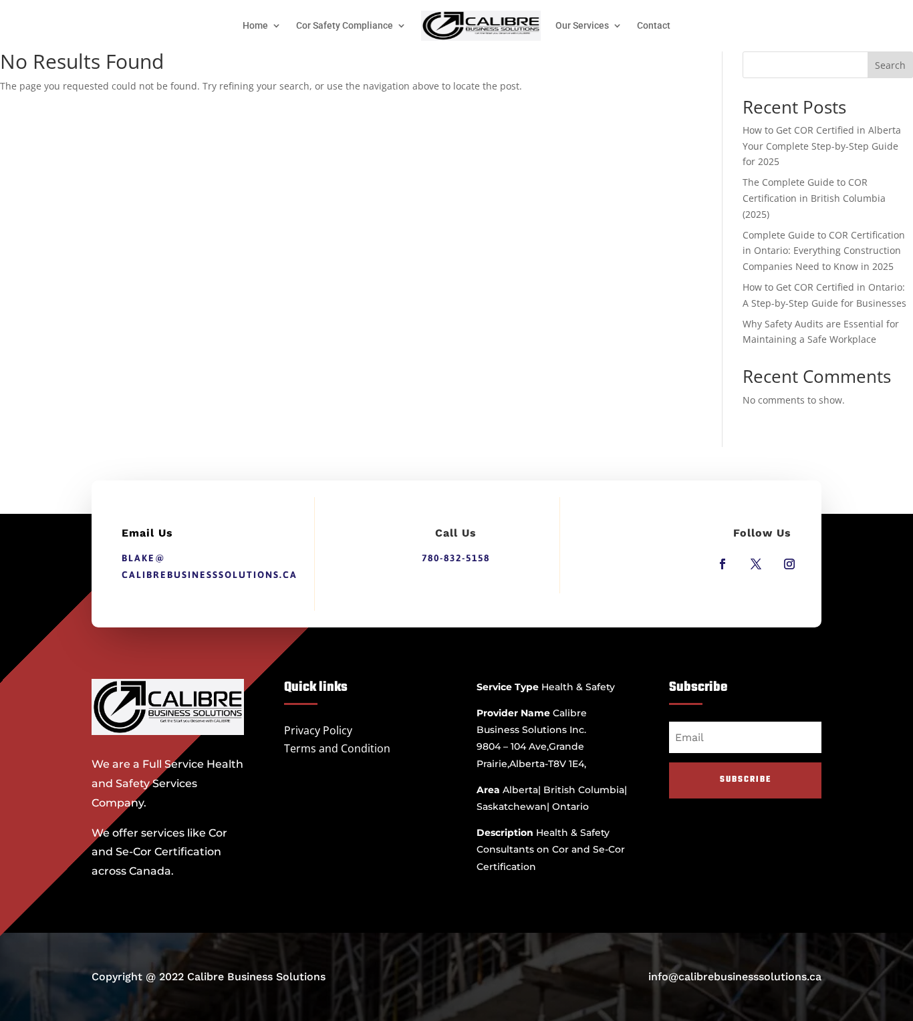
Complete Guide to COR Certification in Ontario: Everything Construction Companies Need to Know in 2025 (824, 251)
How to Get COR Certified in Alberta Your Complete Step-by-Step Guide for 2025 (822, 146)
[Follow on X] (756, 564)
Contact (653, 25)
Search (890, 65)
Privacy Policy (318, 730)
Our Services (582, 25)
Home (255, 25)
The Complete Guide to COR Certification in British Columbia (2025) (814, 198)
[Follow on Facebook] (722, 564)
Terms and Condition (337, 748)
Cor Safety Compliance (344, 25)
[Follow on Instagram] (789, 564)
